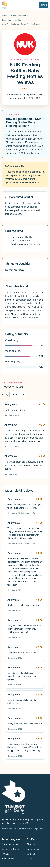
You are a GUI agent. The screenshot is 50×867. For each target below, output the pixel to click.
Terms (30, 858)
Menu (44, 5)
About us (31, 844)
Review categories (18, 16)
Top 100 (31, 839)
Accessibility (8, 858)
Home (4, 16)
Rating (5, 394)
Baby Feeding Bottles (11, 20)
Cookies (31, 854)
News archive (33, 849)
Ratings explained (10, 849)
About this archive (10, 844)
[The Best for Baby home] (4, 5)
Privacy (5, 854)
